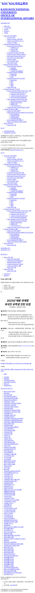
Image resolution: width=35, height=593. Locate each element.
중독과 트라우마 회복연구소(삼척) (14, 527)
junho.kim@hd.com (25, 355)
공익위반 (6, 377)
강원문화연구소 (8, 413)
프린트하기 (7, 274)
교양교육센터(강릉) (9, 430)
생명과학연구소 (8, 486)
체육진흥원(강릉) (9, 537)
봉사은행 (6, 469)
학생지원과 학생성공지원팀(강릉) (13, 544)
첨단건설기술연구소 (10, 532)
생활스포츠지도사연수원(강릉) (13, 489)
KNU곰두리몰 (8, 395)
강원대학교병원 (8, 408)
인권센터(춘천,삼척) (9, 510)
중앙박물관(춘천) (9, 528)
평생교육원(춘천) (9, 549)
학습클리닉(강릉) (9, 566)
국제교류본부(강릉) (9, 442)
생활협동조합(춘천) (9, 491)
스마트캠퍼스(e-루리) (10, 501)
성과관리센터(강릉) (9, 494)
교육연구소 (7, 435)
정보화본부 (7, 525)
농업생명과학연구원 (10, 449)
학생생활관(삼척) (9, 560)
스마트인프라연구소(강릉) (11, 500)
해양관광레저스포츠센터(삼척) (13, 572)
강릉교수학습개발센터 (10, 400)
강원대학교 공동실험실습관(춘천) (13, 418)
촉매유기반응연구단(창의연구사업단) (15, 538)
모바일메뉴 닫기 (5, 248)
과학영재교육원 (8, 425)
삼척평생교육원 (8, 483)
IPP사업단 (7, 393)
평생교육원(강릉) (9, 550)
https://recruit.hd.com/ (25, 346)
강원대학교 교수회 (9, 401)
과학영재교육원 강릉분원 (11, 427)
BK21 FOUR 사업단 (9, 391)
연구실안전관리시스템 (10, 508)
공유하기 (6, 275)
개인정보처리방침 (9, 131)
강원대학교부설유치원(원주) (12, 471)
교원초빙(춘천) (8, 432)
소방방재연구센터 (9, 498)
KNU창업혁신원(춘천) (10, 396)
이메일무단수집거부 (10, 382)
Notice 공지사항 (8, 257)
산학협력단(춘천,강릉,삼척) (12, 479)
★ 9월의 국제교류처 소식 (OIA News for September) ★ (16, 363)
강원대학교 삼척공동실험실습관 (13, 420)
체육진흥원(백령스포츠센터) (12, 535)
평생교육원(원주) (9, 552)
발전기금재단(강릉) (9, 464)
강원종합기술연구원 (10, 415)
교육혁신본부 (8, 439)
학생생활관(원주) (9, 564)
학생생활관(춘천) (9, 557)
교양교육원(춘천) (9, 428)
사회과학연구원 (8, 474)
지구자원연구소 (8, 530)
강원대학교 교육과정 (10, 405)
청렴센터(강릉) (8, 533)
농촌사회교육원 (8, 450)
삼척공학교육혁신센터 (10, 481)
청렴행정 (6, 378)
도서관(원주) (7, 459)
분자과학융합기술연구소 (11, 472)
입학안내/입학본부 (9, 518)
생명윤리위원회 (8, 488)
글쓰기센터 (7, 445)
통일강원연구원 (8, 547)
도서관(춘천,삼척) (9, 456)
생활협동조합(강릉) (9, 493)
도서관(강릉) (7, 457)
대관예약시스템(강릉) (10, 454)
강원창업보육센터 (9, 417)
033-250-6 (13, 585)
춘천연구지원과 (8, 513)
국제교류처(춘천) (9, 440)
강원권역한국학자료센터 (11, 567)
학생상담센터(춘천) (9, 554)
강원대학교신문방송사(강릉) (12, 412)
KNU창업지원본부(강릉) (11, 398)
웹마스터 (6, 384)
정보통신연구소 (8, 523)
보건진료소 (7, 467)
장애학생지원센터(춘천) (11, 520)
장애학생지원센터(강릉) (11, 522)
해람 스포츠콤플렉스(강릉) (11, 569)
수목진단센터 (8, 496)
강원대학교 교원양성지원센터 (12, 403)
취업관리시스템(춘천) (10, 542)
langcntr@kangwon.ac (16, 150)
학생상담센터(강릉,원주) (11, 555)
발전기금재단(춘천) (9, 462)
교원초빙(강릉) (8, 434)
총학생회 (6, 540)
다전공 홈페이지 (8, 452)
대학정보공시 (8, 385)
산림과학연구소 (8, 476)
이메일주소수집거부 (10, 132)
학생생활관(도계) (9, 559)
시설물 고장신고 (8, 503)
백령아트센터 (8, 466)
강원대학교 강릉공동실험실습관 (13, 422)
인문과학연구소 (8, 515)
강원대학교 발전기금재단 (11, 406)
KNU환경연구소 (8, 574)
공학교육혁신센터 (9, 423)
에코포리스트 (8, 506)
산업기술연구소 (8, 478)
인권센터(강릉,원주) (9, 511)
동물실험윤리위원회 (10, 461)
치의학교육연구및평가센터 (12, 545)
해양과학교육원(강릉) (10, 571)
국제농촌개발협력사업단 (11, 444)
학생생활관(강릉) (9, 562)
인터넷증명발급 (8, 516)
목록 (5, 374)
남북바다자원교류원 (10, 447)
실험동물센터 (8, 505)
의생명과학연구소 (9, 484)
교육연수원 (7, 437)
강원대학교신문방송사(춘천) (12, 410)
